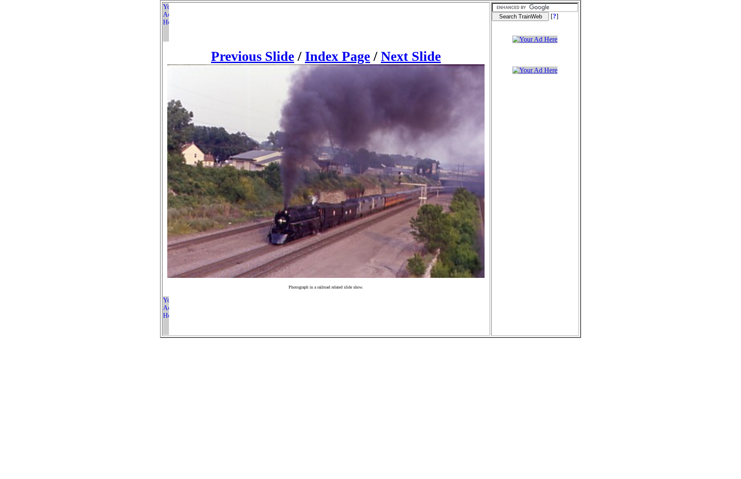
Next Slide (411, 56)
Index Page (337, 56)
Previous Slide (252, 56)
